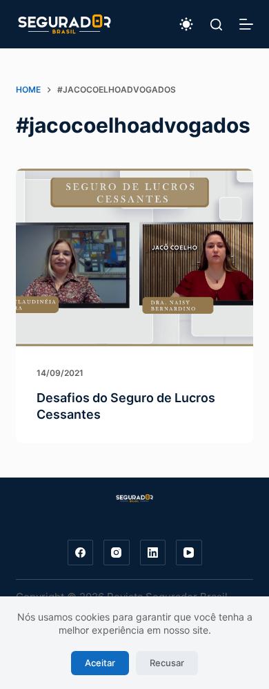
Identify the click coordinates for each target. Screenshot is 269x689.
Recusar (167, 662)
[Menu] (246, 24)
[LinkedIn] (153, 553)
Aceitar (100, 662)
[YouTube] (189, 553)
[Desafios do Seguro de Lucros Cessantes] (134, 257)
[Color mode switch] (186, 24)
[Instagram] (116, 553)
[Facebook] (81, 553)
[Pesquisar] (216, 24)
